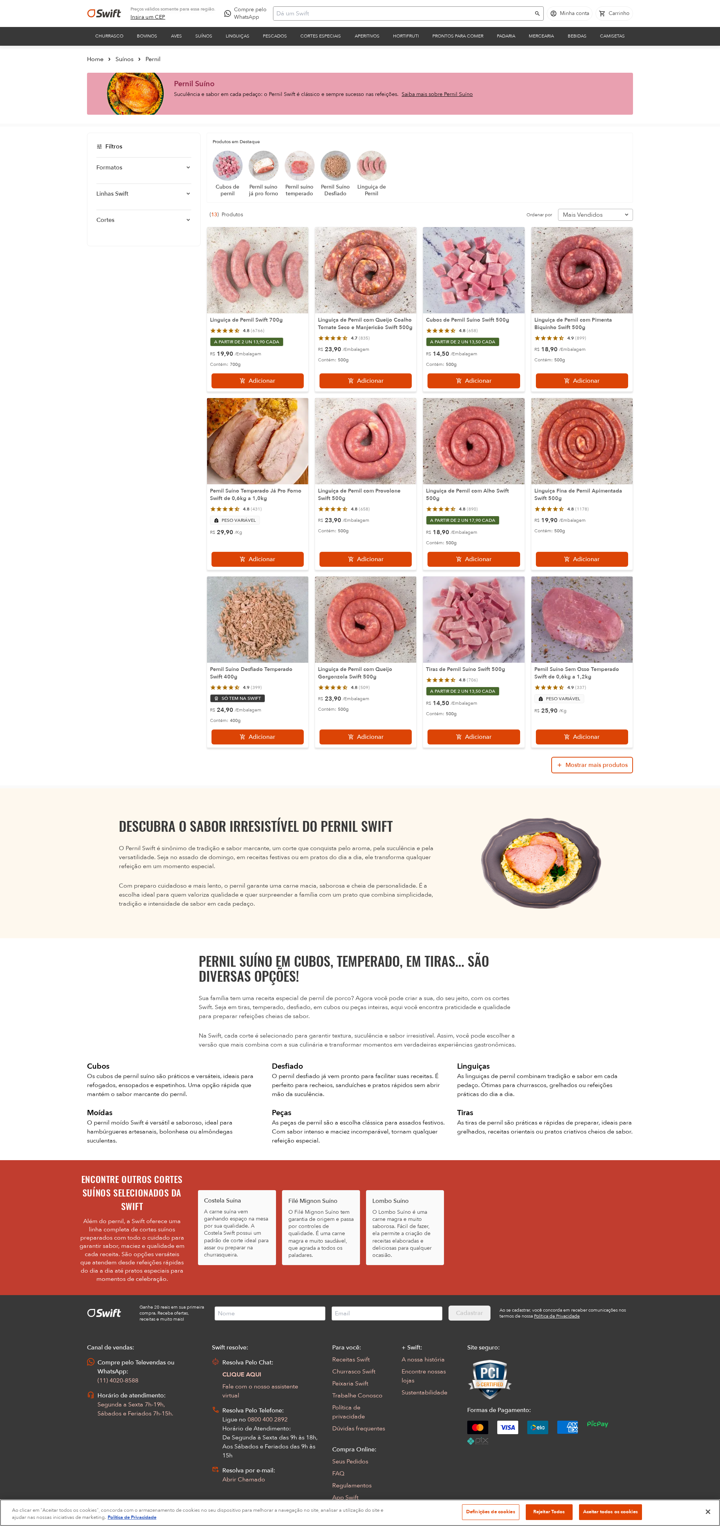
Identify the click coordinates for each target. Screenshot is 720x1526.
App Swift (345, 1497)
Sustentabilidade (424, 1392)
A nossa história (423, 1359)
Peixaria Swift (350, 1383)
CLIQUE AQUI (241, 1374)
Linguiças (237, 36)
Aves (176, 36)
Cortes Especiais (320, 36)
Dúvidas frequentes (358, 1428)
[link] (147, 17)
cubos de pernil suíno (126, 1076)
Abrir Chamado (243, 1479)
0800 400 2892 (268, 1419)
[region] (360, 1512)
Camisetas (612, 36)
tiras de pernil (484, 1123)
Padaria (506, 36)
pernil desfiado (300, 1076)
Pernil (153, 59)
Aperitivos (367, 36)
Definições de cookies (490, 1511)
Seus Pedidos (350, 1461)
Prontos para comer (457, 36)
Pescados (275, 36)
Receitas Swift (351, 1359)
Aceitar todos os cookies (610, 1511)
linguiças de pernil (491, 1076)
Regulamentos (352, 1485)
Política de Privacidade (132, 1517)
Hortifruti (406, 36)
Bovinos (147, 36)
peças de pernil (302, 1123)
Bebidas (577, 36)
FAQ (338, 1473)
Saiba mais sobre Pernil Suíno (437, 94)
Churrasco (109, 36)
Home (95, 59)
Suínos (203, 36)
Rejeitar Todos (549, 1511)
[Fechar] (708, 1512)
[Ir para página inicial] (104, 13)
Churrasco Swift (353, 1371)
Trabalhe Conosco (357, 1395)
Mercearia (541, 36)
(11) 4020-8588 (118, 1380)
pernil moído (112, 1123)
